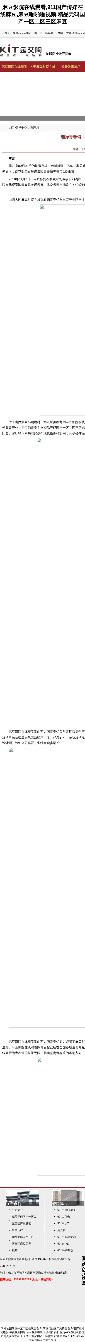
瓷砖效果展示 (70, 66)
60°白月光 (63, 1216)
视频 (14, 1250)
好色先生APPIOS (64, 1336)
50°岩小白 (63, 1243)
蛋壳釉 (61, 1230)
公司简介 (17, 1210)
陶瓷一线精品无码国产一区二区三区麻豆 (29, 33)
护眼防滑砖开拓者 (58, 54)
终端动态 (33, 127)
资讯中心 (21, 127)
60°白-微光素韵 (66, 1210)
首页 (11, 127)
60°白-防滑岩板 (66, 1237)
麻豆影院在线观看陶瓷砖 (15, 1259)
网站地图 (6, 1328)
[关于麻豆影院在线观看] (22, 1205)
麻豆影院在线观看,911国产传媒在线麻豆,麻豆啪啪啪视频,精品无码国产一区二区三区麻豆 (42, 14)
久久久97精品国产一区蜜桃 (36, 1336)
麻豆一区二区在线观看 (25, 1328)
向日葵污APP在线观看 (67, 1332)
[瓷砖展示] (68, 1205)
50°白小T (63, 1223)
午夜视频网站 (17, 1332)
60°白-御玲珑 (65, 1250)
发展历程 (17, 1230)
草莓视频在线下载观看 (39, 1332)
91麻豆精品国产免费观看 (55, 1328)
